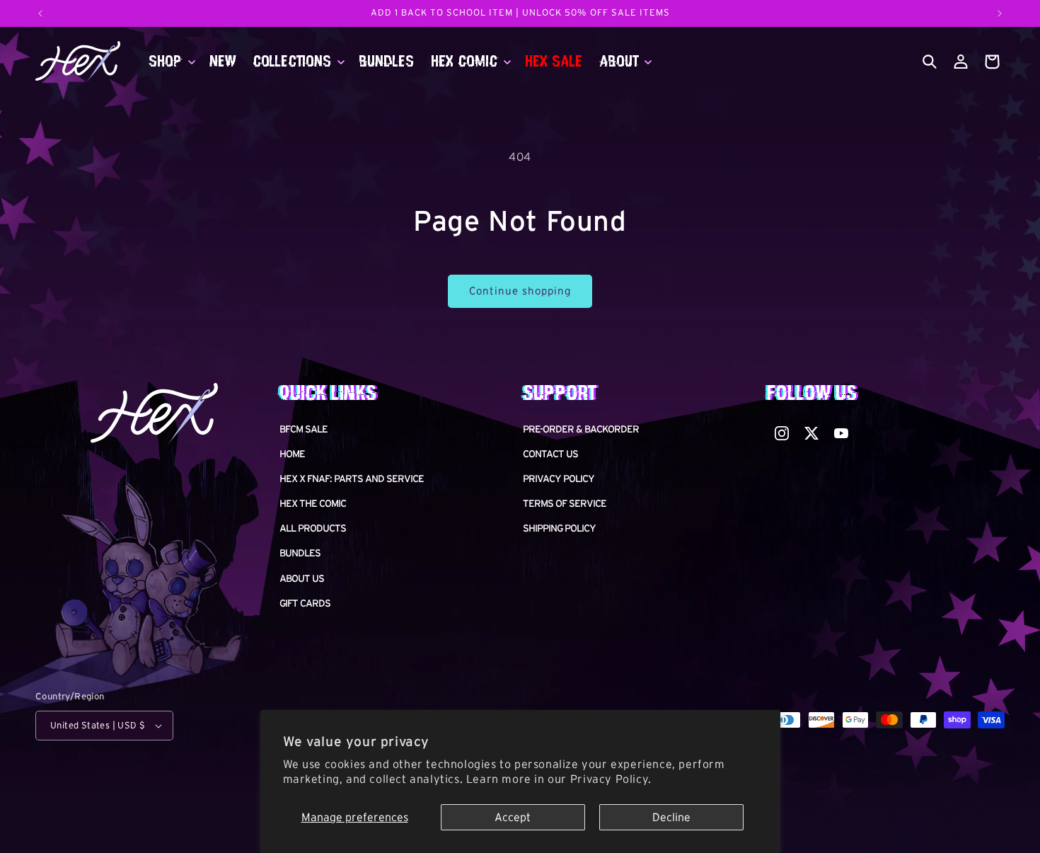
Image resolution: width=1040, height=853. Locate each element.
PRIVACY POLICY (558, 478)
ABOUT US (301, 578)
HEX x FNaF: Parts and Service (351, 478)
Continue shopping (520, 291)
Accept (513, 817)
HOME (292, 453)
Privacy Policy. (611, 778)
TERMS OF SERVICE (564, 503)
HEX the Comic (312, 503)
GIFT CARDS (304, 603)
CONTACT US (550, 453)
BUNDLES (299, 553)
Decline (671, 817)
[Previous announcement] (40, 13)
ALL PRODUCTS (312, 528)
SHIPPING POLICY (559, 528)
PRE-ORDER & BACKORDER (581, 429)
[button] (170, 62)
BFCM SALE (303, 429)
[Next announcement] (999, 13)
